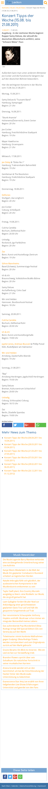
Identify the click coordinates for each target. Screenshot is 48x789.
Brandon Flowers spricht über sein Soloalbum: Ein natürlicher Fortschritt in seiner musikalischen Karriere (21, 660)
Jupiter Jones (8, 344)
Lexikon (14, 2)
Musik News (20, 8)
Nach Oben (6, 786)
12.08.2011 (5, 30)
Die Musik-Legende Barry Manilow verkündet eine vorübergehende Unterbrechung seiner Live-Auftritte (23, 562)
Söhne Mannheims (10, 263)
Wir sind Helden (9, 352)
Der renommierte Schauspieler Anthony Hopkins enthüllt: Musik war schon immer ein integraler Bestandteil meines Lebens (24, 618)
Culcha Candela (9, 320)
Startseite (5, 8)
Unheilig (5, 397)
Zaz (3, 251)
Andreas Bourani (22, 344)
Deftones (6, 195)
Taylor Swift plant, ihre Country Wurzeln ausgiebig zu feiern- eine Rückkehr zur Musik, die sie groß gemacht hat (23, 594)
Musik (12, 8)
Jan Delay (6, 162)
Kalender (15, 786)
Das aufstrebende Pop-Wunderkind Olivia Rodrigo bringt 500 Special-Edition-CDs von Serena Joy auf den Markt (23, 628)
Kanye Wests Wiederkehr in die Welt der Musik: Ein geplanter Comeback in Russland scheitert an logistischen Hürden (23, 573)
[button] (7, 425)
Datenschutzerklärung (28, 786)
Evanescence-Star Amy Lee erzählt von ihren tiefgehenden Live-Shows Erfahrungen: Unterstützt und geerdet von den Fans (23, 684)
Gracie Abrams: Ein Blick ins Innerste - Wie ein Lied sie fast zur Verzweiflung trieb (24, 651)
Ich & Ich (6, 332)
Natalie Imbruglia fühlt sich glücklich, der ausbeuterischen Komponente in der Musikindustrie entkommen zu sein (21, 583)
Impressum (42, 786)
